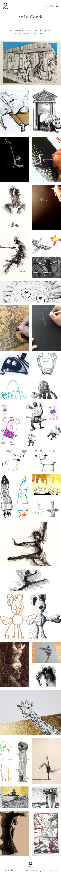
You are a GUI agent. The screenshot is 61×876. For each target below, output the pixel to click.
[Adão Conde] (5, 5)
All (11, 30)
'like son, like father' (22, 33)
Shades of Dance (23, 30)
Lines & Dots (39, 33)
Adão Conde (30, 17)
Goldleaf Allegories (41, 30)
